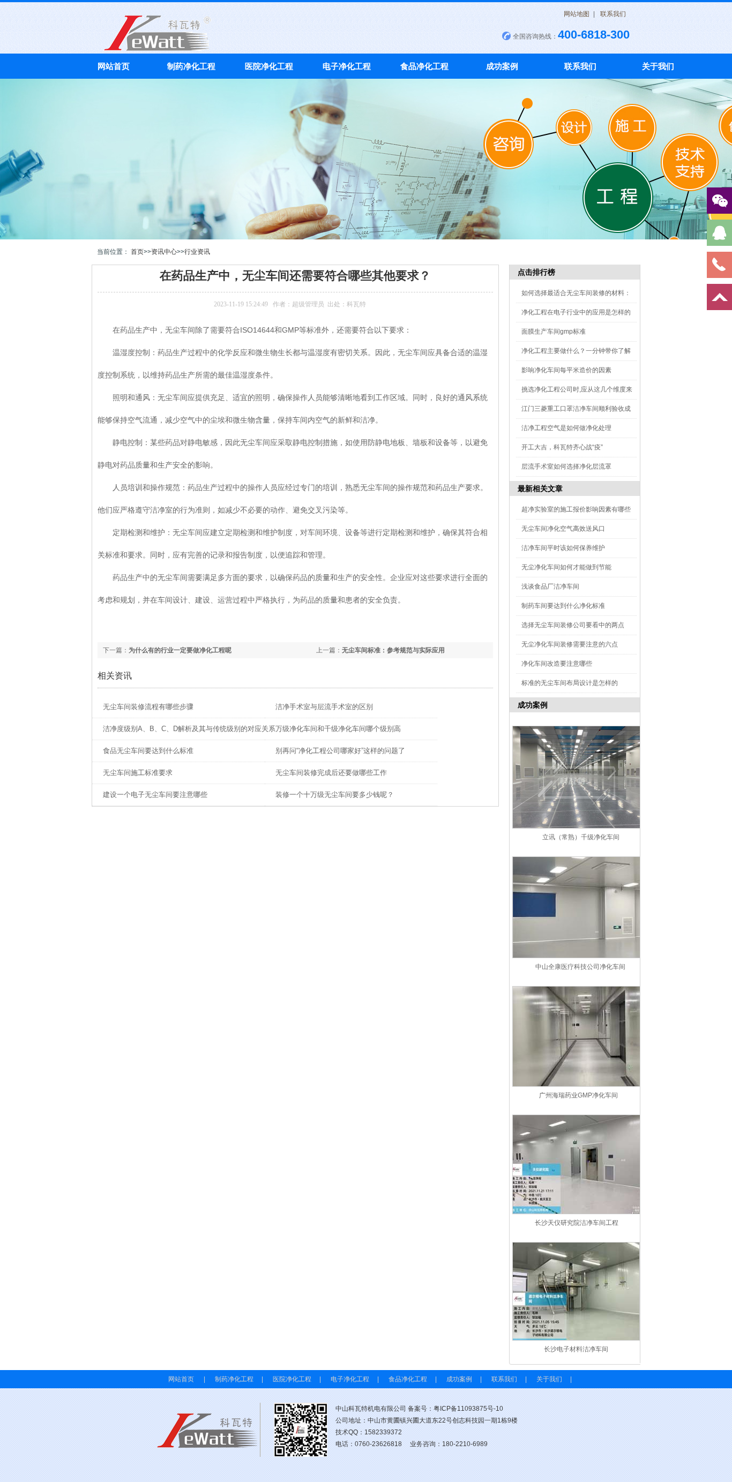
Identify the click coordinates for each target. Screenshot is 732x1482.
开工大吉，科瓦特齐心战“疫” (562, 447)
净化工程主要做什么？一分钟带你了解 (576, 351)
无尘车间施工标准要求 (138, 773)
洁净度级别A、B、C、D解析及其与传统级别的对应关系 (189, 729)
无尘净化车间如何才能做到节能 (566, 567)
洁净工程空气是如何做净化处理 (566, 428)
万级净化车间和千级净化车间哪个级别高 (338, 729)
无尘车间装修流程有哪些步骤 (148, 707)
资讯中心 (164, 251)
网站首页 (114, 66)
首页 (137, 251)
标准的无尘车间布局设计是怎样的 (569, 683)
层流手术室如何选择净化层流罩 (566, 466)
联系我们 (613, 14)
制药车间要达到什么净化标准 (563, 606)
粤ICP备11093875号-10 (468, 1408)
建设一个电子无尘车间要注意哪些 (155, 795)
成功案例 (502, 66)
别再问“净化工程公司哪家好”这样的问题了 (340, 751)
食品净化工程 (424, 66)
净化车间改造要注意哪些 (556, 663)
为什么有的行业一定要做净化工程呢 (180, 650)
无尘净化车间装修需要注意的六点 (569, 644)
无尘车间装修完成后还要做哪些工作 (331, 773)
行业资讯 (197, 251)
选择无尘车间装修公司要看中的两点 (572, 625)
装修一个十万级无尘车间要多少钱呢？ (334, 795)
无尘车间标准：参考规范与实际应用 (393, 650)
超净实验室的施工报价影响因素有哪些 (576, 509)
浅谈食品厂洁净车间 (550, 586)
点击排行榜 (536, 272)
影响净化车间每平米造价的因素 (566, 370)
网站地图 (576, 14)
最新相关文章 (540, 488)
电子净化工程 (347, 66)
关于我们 (658, 66)
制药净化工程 (191, 66)
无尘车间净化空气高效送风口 (563, 528)
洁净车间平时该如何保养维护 (563, 548)
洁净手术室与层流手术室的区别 (324, 707)
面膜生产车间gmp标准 (553, 331)
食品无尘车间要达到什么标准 (148, 751)
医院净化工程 (269, 66)
